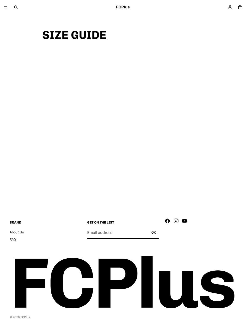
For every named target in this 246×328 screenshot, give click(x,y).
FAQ (13, 240)
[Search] (16, 7)
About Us (17, 232)
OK (153, 233)
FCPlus (25, 317)
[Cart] (240, 7)
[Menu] (5, 7)
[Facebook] (167, 221)
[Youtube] (184, 221)
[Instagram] (176, 221)
